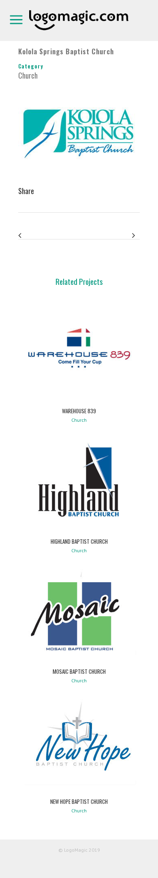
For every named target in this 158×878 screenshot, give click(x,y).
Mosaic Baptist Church (79, 671)
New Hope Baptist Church (79, 801)
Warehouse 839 (79, 411)
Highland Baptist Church (79, 541)
